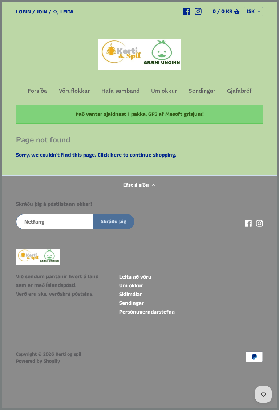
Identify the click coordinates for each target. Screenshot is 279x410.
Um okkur (131, 285)
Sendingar (131, 303)
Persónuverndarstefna (147, 312)
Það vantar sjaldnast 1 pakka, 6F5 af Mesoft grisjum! (140, 114)
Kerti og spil (68, 354)
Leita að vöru (135, 277)
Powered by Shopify (38, 361)
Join (41, 12)
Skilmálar (130, 294)
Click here (110, 155)
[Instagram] (198, 12)
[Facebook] (186, 12)
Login (23, 12)
